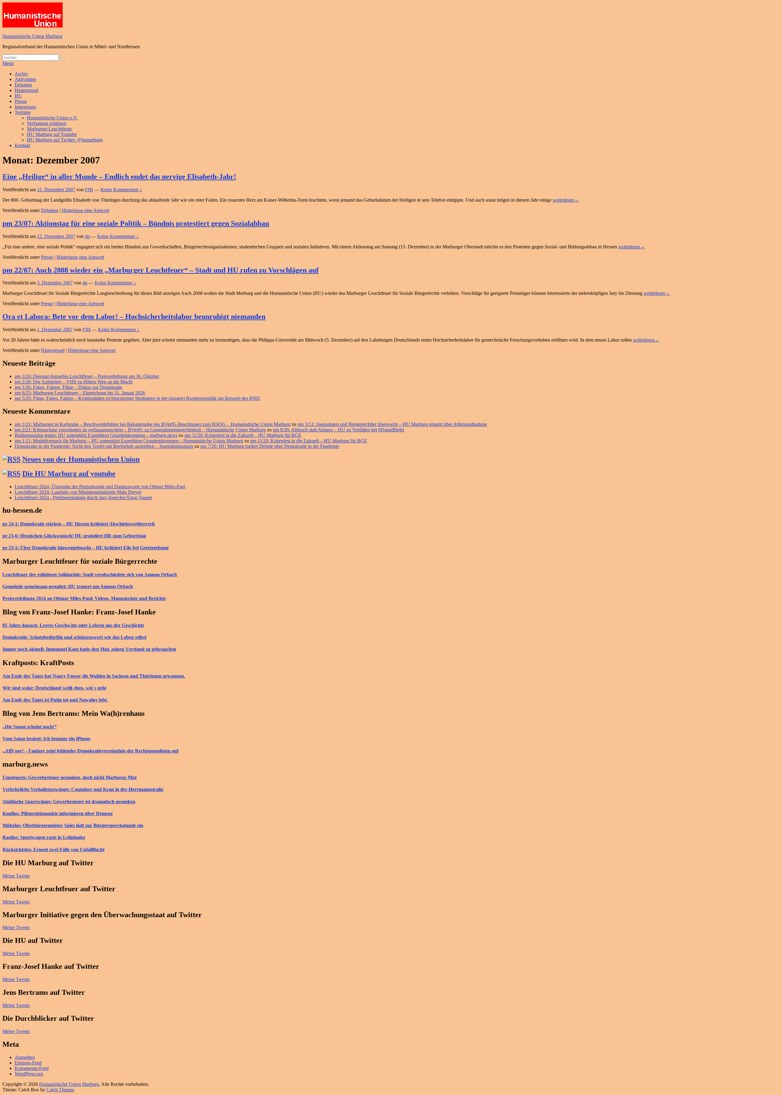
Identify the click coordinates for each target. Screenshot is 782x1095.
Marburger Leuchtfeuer (49, 128)
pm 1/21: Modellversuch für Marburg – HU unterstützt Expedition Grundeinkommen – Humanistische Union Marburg (129, 440)
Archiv (21, 73)
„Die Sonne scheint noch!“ (29, 726)
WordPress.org (29, 1073)
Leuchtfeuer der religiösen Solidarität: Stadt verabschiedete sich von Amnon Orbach (89, 574)
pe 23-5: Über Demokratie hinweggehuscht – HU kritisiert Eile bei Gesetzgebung (85, 547)
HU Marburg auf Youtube (52, 134)
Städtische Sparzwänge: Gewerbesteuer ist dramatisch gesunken (68, 801)
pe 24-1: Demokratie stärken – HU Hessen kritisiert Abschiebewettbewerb (78, 523)
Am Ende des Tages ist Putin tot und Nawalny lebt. (55, 699)
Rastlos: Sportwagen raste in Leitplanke (43, 837)
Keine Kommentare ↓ (121, 189)
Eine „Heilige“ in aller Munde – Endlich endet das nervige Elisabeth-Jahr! (119, 177)
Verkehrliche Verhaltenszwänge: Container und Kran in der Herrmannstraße (82, 789)
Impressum (25, 106)
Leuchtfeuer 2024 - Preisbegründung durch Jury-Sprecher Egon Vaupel (83, 497)
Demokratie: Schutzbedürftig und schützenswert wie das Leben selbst (74, 637)
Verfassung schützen (46, 123)
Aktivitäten (25, 79)
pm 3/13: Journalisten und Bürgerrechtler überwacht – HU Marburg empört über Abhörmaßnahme (392, 424)
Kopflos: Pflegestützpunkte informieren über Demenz (57, 813)
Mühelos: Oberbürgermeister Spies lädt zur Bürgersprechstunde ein (72, 825)
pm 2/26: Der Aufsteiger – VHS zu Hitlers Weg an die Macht (74, 381)
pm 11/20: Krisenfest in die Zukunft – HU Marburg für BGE (243, 435)
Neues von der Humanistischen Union (81, 459)
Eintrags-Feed (28, 1062)
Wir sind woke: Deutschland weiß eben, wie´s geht (54, 687)
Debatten (23, 84)
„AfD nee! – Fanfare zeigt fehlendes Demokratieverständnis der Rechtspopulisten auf (90, 750)
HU (18, 95)
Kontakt (22, 145)
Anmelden (25, 1057)
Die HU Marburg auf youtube (68, 474)
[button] (32, 14)
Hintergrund (26, 90)
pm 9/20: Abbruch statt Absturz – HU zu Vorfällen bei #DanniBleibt (338, 429)
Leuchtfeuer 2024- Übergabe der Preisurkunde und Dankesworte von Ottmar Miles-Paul (100, 486)
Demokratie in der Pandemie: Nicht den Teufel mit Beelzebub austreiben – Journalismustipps (104, 446)
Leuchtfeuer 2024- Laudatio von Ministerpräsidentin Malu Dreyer (78, 492)
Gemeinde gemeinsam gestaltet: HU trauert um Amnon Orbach (67, 586)
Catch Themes (60, 1089)
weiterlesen (566, 200)
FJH (89, 189)
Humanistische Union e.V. (52, 117)
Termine (23, 112)
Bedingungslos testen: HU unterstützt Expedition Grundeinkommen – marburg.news (96, 435)
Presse (21, 101)
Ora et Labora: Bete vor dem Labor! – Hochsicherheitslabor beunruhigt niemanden (133, 316)
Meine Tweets (16, 875)
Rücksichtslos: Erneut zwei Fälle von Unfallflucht (53, 849)
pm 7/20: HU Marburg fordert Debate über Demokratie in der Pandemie (269, 446)
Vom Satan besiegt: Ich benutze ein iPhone (46, 738)
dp (87, 236)
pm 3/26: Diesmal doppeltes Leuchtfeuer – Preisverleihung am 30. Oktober (87, 376)
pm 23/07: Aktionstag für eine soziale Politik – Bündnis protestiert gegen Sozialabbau (135, 223)
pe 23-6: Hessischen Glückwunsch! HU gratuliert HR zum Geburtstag (74, 535)
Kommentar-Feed (32, 1068)
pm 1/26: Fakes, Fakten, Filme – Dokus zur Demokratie (68, 387)
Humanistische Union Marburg (32, 36)
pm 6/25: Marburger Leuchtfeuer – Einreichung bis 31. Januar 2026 (80, 392)
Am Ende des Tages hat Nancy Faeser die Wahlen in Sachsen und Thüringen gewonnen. (93, 676)
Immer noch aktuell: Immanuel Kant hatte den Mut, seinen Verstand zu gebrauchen (89, 649)
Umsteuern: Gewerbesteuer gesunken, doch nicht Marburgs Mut (69, 777)
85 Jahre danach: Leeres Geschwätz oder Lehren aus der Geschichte (73, 625)
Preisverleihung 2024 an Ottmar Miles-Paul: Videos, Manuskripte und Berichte (84, 598)
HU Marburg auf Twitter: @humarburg (65, 139)
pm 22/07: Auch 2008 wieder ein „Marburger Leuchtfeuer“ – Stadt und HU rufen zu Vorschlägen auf (160, 270)
